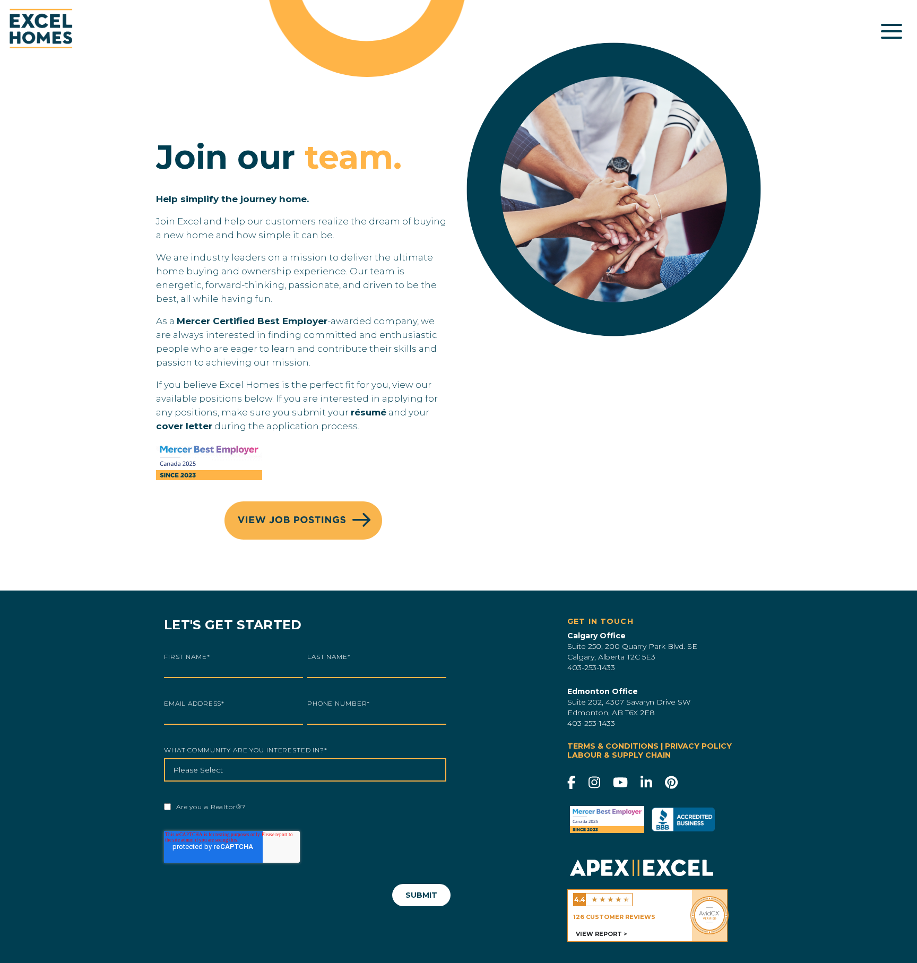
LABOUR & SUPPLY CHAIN (619, 755)
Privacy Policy (698, 746)
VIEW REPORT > (601, 934)
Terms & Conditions (613, 746)
